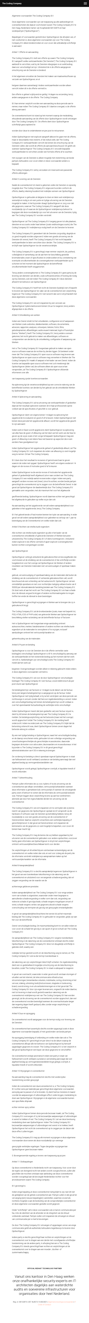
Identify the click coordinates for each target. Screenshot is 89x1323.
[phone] (47, 1313)
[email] (41, 1313)
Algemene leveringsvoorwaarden (60, 1302)
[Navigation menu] (85, 3)
